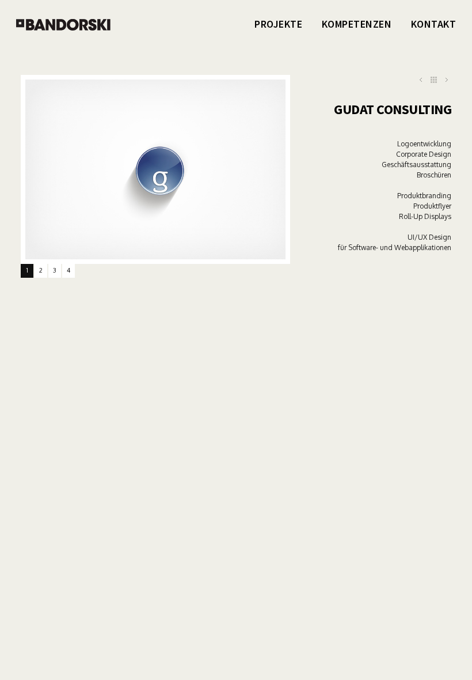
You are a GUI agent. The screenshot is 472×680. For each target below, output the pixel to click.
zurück (434, 80)
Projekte (278, 24)
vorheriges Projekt (421, 80)
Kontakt (433, 24)
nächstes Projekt (446, 80)
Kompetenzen (357, 24)
